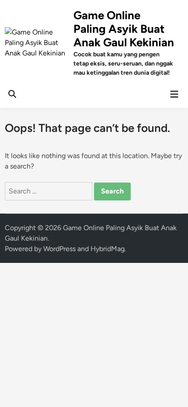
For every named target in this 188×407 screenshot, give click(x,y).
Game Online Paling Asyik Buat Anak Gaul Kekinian (123, 28)
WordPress (59, 249)
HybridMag (108, 249)
